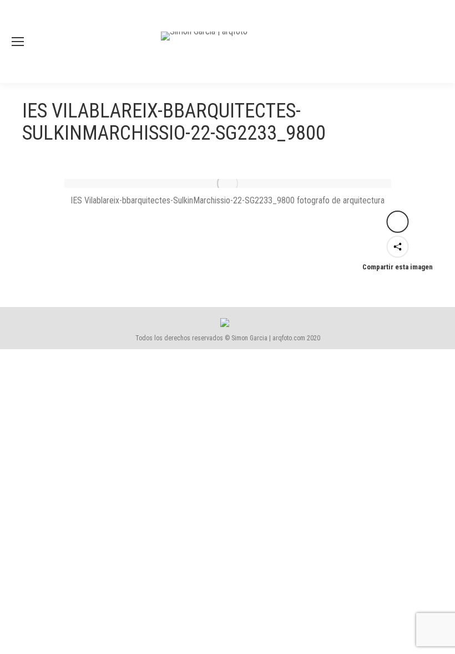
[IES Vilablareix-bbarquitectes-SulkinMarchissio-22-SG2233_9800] (227, 183)
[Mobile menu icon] (17, 41)
